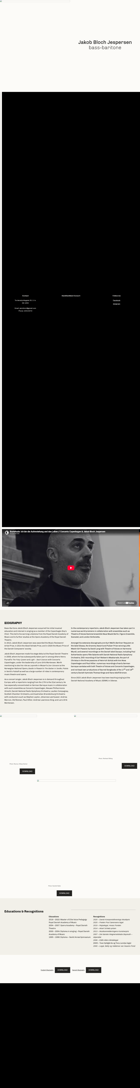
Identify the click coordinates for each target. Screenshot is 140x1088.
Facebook (116, 300)
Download (27, 771)
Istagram (116, 304)
